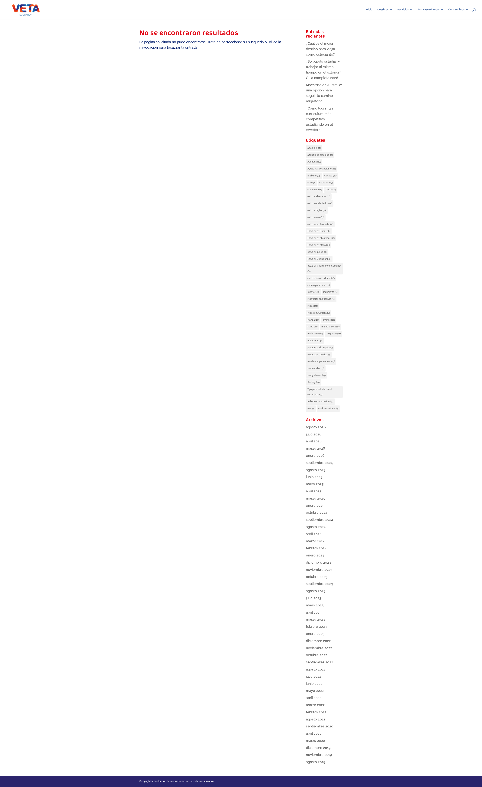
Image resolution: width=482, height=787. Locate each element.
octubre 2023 (316, 577)
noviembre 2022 (319, 648)
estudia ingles (316, 210)
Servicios (403, 10)
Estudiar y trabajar (319, 259)
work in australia (328, 408)
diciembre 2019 (318, 748)
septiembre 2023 (319, 584)
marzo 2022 (315, 705)
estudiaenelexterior (319, 203)
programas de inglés (320, 347)
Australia (314, 161)
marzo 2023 (315, 619)
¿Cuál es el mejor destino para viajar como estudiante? (320, 48)
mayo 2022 (315, 691)
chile (311, 182)
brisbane (313, 175)
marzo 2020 (315, 741)
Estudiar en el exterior (321, 238)
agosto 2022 (316, 669)
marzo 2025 (315, 498)
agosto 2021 (315, 719)
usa (310, 408)
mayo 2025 (315, 484)
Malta (312, 326)
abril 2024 (313, 534)
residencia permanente (321, 361)
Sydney (313, 382)
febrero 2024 (316, 548)
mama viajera (330, 326)
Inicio (368, 10)
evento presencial (318, 285)
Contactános (456, 10)
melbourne (315, 333)
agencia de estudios (320, 155)
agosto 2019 (315, 762)
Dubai (331, 189)
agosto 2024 (316, 527)
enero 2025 (315, 505)
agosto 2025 (316, 470)
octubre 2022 (316, 655)
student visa (315, 368)
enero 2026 (315, 455)
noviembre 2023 (319, 570)
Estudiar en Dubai (318, 231)
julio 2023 (313, 598)
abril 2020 (314, 733)
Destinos (383, 10)
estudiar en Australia (320, 224)
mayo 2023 (315, 605)
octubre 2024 (316, 512)
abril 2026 (314, 441)
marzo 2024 (315, 541)
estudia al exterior (318, 196)
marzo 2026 (315, 448)
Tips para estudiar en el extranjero (319, 392)
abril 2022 (313, 698)
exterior (313, 292)
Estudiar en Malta (318, 245)
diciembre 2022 (318, 641)
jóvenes (329, 320)
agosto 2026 (316, 427)
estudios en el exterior (321, 278)
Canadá (330, 175)
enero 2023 (315, 634)
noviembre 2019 (319, 755)
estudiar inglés (316, 252)
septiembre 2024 (319, 520)
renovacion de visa (318, 354)
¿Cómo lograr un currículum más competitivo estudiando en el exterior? (319, 119)
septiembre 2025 (319, 463)
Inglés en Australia (318, 313)
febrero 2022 (316, 712)
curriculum (314, 189)
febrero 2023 (316, 626)
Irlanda (313, 320)
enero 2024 (315, 555)
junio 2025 (314, 477)
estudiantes (315, 217)
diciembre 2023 (318, 562)
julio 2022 (313, 676)
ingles (312, 306)
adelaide (314, 148)
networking (314, 340)
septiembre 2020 (319, 726)
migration (334, 333)
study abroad (316, 375)
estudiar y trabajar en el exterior (324, 268)
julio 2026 (313, 434)
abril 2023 (313, 612)
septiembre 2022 (319, 662)
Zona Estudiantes (428, 10)
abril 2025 (313, 491)
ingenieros (330, 292)
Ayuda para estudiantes (321, 168)
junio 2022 (314, 684)
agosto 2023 (316, 591)
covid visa (326, 182)
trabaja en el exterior (320, 401)
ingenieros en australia (321, 299)
